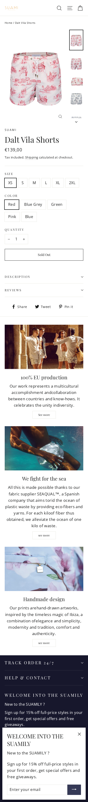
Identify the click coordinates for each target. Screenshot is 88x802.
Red (11, 204)
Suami (10, 130)
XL (58, 182)
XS (10, 182)
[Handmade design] (44, 569)
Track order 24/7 (29, 662)
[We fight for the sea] (44, 448)
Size (9, 174)
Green (57, 204)
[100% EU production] (44, 347)
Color (11, 196)
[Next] (76, 120)
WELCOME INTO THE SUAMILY (44, 695)
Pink (12, 216)
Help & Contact (28, 677)
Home (8, 22)
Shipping (31, 157)
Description (18, 277)
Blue (29, 216)
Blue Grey (33, 204)
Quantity (14, 229)
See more (44, 415)
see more (44, 535)
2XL (72, 182)
